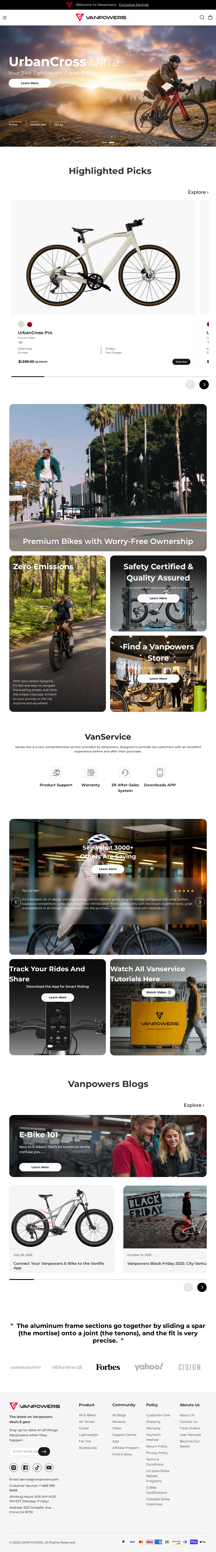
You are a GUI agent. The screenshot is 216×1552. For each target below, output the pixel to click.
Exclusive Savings (134, 5)
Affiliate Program (125, 1448)
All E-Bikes (87, 1415)
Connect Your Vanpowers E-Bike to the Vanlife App (59, 1265)
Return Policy (156, 1446)
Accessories (88, 1448)
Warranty (153, 1428)
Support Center (124, 1435)
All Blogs (119, 1415)
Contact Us (188, 1422)
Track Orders (190, 1428)
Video (116, 1428)
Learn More (21, 83)
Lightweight (88, 1435)
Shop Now (181, 361)
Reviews (118, 1422)
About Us (187, 1415)
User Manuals (190, 1435)
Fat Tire (85, 1441)
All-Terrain (87, 1422)
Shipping (153, 1422)
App (115, 1441)
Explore (197, 192)
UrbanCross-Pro (35, 332)
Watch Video (156, 992)
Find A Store (122, 1454)
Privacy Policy (157, 1453)
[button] (104, 142)
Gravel (84, 1428)
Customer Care (158, 1415)
